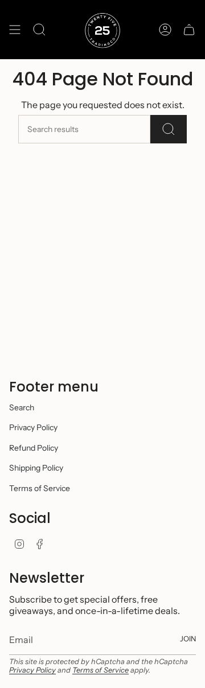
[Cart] (189, 29)
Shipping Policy (36, 468)
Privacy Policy (33, 427)
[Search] (168, 129)
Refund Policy (33, 448)
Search (21, 407)
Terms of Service (39, 488)
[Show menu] (14, 29)
